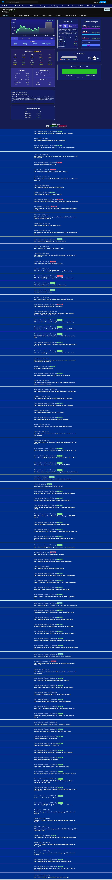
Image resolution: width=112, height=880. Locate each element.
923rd (32, 64)
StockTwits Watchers (33, 108)
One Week (70, 26)
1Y (36, 38)
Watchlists (33, 6)
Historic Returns (71, 15)
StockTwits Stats (46, 15)
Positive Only (54, 126)
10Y (44, 38)
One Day (65, 26)
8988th (41, 64)
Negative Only (62, 126)
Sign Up (103, 2)
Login (96, 2)
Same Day (60, 26)
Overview (5, 15)
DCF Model (58, 15)
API (88, 6)
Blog (93, 6)
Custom (51, 38)
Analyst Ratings (53, 6)
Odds (13, 15)
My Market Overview (21, 6)
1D (14, 38)
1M (29, 38)
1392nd (50, 64)
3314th (15, 64)
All (47, 126)
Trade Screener (7, 6)
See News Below (79, 77)
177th (15, 57)
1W (22, 38)
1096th (23, 64)
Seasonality (65, 6)
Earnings (43, 6)
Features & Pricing (78, 6)
